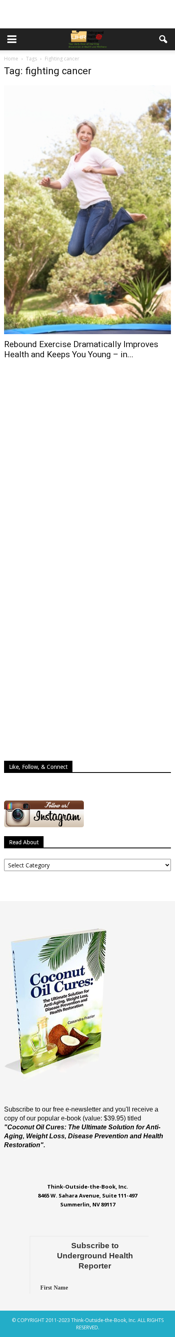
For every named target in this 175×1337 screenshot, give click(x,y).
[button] (163, 39)
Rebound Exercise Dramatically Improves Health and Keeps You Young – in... (81, 349)
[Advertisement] (87, 14)
